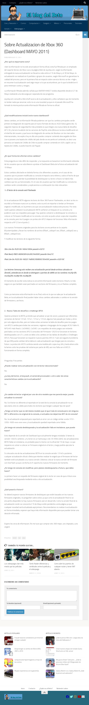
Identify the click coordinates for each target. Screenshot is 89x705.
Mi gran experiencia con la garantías (27, 671)
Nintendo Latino (41, 2)
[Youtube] (79, 696)
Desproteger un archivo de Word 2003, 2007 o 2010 (28, 649)
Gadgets (46, 23)
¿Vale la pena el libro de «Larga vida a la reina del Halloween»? (69, 638)
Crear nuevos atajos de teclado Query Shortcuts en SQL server (69, 649)
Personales (68, 23)
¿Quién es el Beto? (25, 2)
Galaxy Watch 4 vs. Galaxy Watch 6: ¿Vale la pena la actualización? (70, 672)
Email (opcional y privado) (52, 603)
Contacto (12, 2)
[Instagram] (75, 696)
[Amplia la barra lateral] (85, 34)
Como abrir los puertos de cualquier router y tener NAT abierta (64, 566)
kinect (14, 538)
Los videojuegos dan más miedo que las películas (14, 565)
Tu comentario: (12, 588)
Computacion (34, 23)
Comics (23, 23)
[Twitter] (71, 696)
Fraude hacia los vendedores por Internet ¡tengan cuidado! (29, 638)
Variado (7, 28)
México (56, 23)
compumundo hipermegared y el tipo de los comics (28, 661)
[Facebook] (67, 696)
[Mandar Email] (83, 696)
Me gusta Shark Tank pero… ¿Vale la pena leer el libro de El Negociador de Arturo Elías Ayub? (68, 662)
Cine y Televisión (10, 23)
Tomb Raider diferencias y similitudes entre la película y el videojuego (40, 566)
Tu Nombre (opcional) (14, 603)
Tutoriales (78, 23)
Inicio (4, 2)
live (19, 538)
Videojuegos (18, 28)
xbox (23, 538)
